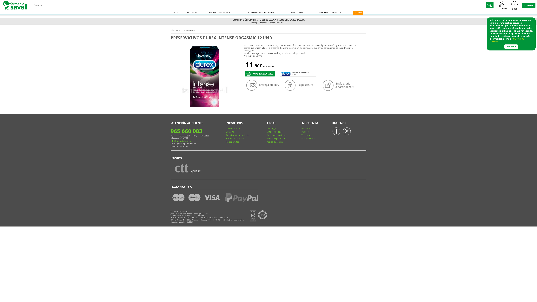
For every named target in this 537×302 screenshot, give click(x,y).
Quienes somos (233, 128)
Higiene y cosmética (219, 12)
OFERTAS (358, 12)
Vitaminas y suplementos (261, 12)
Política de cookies (274, 142)
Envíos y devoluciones (276, 135)
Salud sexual (297, 12)
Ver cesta (305, 135)
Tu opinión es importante (237, 135)
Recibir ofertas (232, 142)
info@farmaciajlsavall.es (181, 141)
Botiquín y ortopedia (329, 12)
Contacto (230, 131)
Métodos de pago (274, 131)
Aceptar (511, 46)
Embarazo (191, 12)
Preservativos (190, 30)
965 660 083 (186, 131)
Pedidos (305, 131)
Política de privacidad (275, 138)
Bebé (175, 12)
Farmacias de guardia (235, 138)
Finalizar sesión (308, 138)
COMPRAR (528, 5)
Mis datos (305, 128)
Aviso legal (271, 128)
